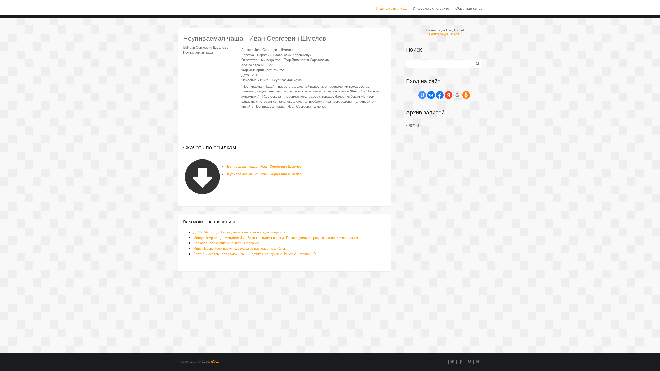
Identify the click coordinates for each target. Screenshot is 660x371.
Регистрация (438, 34)
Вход (455, 34)
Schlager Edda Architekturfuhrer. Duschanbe (226, 243)
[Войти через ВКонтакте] (431, 95)
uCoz (215, 362)
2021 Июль (416, 126)
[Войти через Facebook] (440, 95)
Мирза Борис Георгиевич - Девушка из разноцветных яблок (239, 248)
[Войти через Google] (457, 95)
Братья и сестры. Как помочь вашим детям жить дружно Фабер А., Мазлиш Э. (255, 254)
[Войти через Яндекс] (448, 95)
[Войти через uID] (422, 95)
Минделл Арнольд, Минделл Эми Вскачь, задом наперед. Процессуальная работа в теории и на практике (276, 238)
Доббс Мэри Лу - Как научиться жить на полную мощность (239, 232)
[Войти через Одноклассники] (466, 95)
